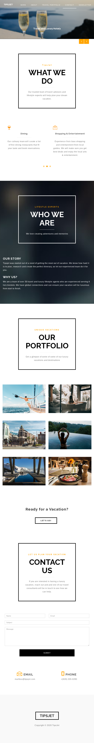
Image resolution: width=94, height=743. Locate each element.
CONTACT (69, 5)
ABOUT (34, 5)
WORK (23, 5)
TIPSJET (8, 4)
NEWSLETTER (85, 5)
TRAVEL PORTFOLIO (51, 5)
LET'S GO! (46, 521)
